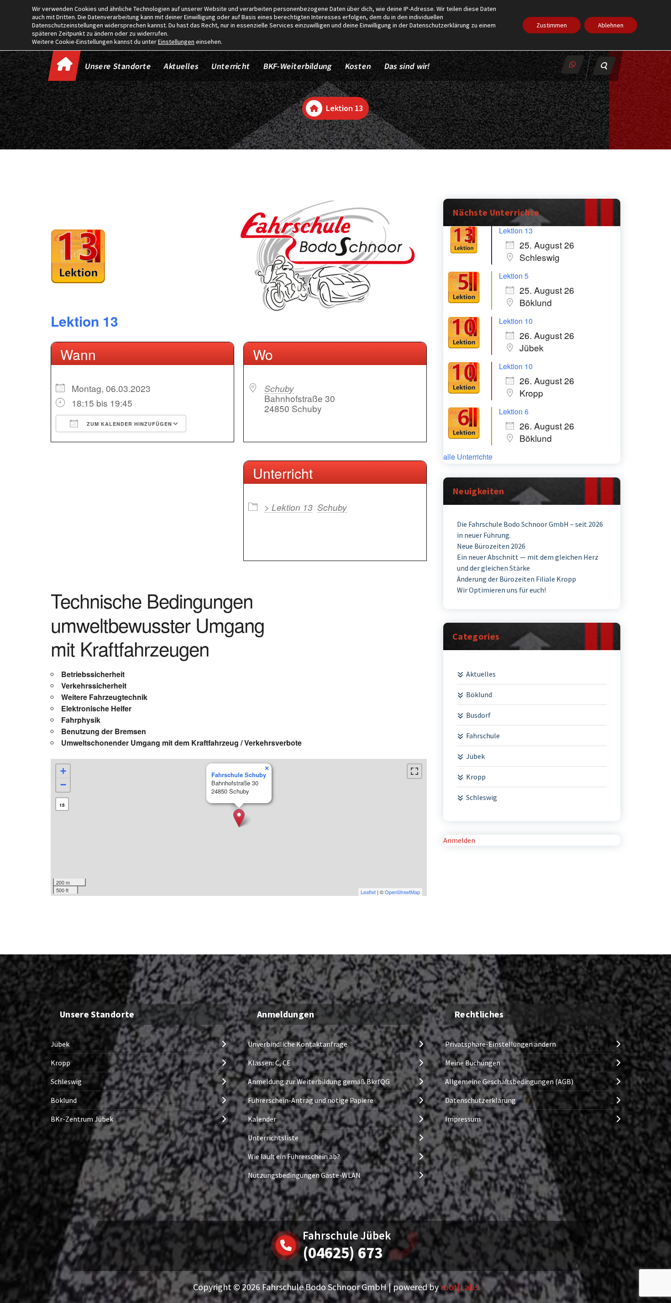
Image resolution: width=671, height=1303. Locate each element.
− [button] (63, 784)
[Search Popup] (604, 66)
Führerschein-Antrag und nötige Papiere (310, 1100)
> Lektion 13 (288, 507)
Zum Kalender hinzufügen (128, 423)
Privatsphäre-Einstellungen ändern (500, 1044)
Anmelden (459, 840)
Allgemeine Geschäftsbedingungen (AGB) (509, 1081)
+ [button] (63, 771)
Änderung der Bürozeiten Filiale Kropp (516, 578)
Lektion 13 (84, 321)
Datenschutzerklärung (480, 1100)
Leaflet (368, 891)
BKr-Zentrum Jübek (82, 1118)
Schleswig (481, 797)
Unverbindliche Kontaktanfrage (297, 1044)
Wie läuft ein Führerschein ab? (294, 1156)
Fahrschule (483, 735)
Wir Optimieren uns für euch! (501, 589)
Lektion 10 (516, 321)
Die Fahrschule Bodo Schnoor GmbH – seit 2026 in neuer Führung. (530, 529)
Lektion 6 (514, 411)
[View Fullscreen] (414, 771)
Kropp (476, 776)
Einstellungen (176, 41)
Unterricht (230, 66)
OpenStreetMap (402, 891)
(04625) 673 (343, 1253)
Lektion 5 (514, 275)
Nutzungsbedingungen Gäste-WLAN (304, 1175)
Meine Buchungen (472, 1062)
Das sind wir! (407, 66)
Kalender (262, 1118)
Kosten (358, 66)
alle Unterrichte (468, 456)
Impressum (463, 1118)
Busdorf (478, 715)
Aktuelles (181, 66)
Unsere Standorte (118, 66)
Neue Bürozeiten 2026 (491, 546)
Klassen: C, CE (269, 1062)
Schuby (279, 388)
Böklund (479, 694)
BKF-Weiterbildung (297, 66)
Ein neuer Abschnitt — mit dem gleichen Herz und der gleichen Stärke (527, 562)
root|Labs (459, 1286)
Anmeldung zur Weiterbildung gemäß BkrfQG (319, 1081)
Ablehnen (611, 25)
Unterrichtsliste (273, 1137)
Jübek (475, 756)
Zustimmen (551, 25)
